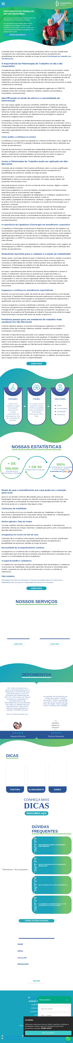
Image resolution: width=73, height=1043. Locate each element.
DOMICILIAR (36, 1008)
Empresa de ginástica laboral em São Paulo (46, 580)
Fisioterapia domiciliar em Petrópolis (15, 580)
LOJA (36, 1015)
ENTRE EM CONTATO (17, 35)
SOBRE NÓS (36, 1005)
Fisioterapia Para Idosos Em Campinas (39, 582)
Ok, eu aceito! (48, 1033)
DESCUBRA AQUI (36, 813)
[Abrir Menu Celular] (4, 4)
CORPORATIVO (36, 1012)
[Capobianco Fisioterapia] (37, 998)
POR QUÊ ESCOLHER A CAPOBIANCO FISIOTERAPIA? (52, 845)
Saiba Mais (46, 1028)
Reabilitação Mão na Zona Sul (13, 582)
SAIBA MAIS (36, 364)
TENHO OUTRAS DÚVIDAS (36, 921)
